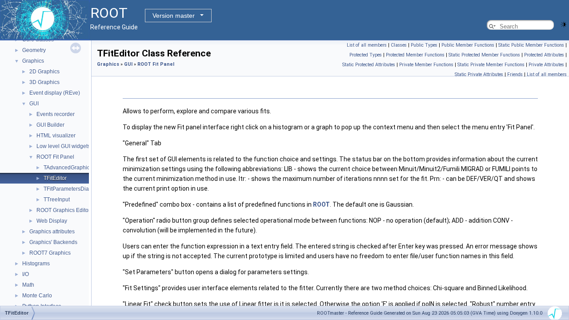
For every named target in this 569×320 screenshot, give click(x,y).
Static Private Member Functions (491, 65)
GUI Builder (50, 125)
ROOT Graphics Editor (63, 210)
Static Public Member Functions (531, 45)
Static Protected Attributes (368, 65)
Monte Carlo (37, 295)
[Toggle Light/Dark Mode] (564, 24)
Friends (515, 74)
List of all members (367, 45)
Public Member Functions (467, 45)
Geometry (34, 50)
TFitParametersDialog (70, 189)
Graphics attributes (52, 231)
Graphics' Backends (53, 242)
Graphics (33, 61)
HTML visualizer (56, 135)
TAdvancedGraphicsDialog (76, 167)
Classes (399, 45)
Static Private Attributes (479, 74)
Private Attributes (546, 65)
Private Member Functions (426, 65)
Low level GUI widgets (63, 146)
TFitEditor (55, 178)
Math (28, 285)
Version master (173, 15)
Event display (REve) (54, 93)
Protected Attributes (544, 55)
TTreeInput (57, 199)
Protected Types (365, 55)
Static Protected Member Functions (484, 55)
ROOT (321, 204)
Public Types (424, 45)
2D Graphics (44, 71)
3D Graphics (44, 82)
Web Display (51, 221)
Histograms (36, 263)
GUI (34, 103)
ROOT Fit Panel (55, 157)
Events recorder (55, 114)
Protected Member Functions (415, 55)
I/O (25, 274)
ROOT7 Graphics (50, 253)
